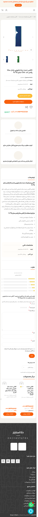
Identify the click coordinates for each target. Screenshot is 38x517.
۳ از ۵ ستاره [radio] (23, 307)
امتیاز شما (32, 307)
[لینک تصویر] (22, 447)
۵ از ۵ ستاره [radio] (21, 307)
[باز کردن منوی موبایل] (34, 10)
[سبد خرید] (2, 10)
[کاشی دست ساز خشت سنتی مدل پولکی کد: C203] (27, 383)
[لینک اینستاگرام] (13, 461)
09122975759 (19, 112)
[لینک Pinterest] (3, 461)
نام (33, 333)
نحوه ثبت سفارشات (29, 496)
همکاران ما (32, 480)
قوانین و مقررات (30, 490)
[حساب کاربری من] (6, 10)
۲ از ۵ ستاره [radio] (25, 307)
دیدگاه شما (31, 311)
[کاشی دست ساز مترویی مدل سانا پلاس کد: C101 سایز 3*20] (10, 383)
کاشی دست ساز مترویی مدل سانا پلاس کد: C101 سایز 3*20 (10, 390)
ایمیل (33, 341)
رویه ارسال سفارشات (29, 501)
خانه (35, 17)
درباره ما (33, 474)
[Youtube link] (8, 461)
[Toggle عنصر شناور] (31, 504)
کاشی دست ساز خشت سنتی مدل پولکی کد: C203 (30, 391)
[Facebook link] (18, 461)
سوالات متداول (30, 493)
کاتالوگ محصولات (30, 482)
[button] (33, 37)
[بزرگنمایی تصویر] (31, 50)
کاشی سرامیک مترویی (12, 17)
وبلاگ (33, 472)
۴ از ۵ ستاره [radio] (22, 307)
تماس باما (32, 477)
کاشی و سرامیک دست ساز (25, 17)
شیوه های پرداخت (30, 498)
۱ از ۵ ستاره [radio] (26, 307)
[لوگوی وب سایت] (18, 10)
